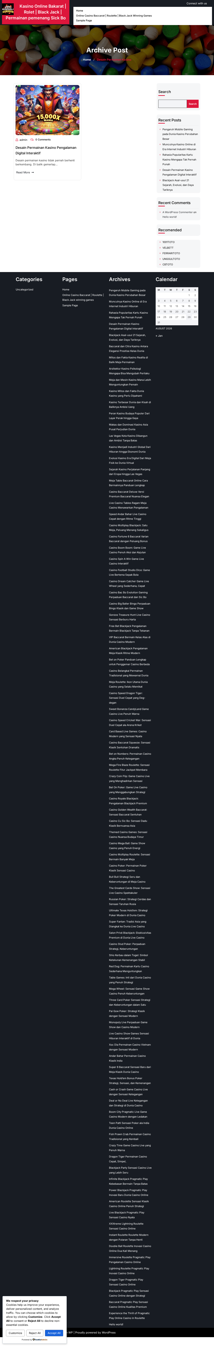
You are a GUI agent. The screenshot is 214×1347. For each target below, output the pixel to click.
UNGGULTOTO (171, 259)
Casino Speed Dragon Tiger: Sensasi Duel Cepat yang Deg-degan (127, 698)
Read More (23, 172)
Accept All (54, 1333)
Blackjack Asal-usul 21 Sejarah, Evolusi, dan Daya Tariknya (178, 185)
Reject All (35, 1333)
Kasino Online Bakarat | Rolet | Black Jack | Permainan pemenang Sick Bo (36, 12)
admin (23, 139)
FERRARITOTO (171, 253)
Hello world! (170, 216)
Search (164, 92)
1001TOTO (169, 242)
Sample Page (84, 20)
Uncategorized (24, 289)
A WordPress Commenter (178, 212)
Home (79, 10)
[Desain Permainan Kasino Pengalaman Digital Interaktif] (47, 109)
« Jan (159, 335)
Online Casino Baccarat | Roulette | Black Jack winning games (114, 15)
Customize (15, 1333)
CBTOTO (168, 264)
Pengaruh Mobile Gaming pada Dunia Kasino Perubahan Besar (180, 134)
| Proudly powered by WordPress (95, 1332)
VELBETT (168, 247)
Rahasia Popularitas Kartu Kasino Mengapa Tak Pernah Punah (179, 159)
